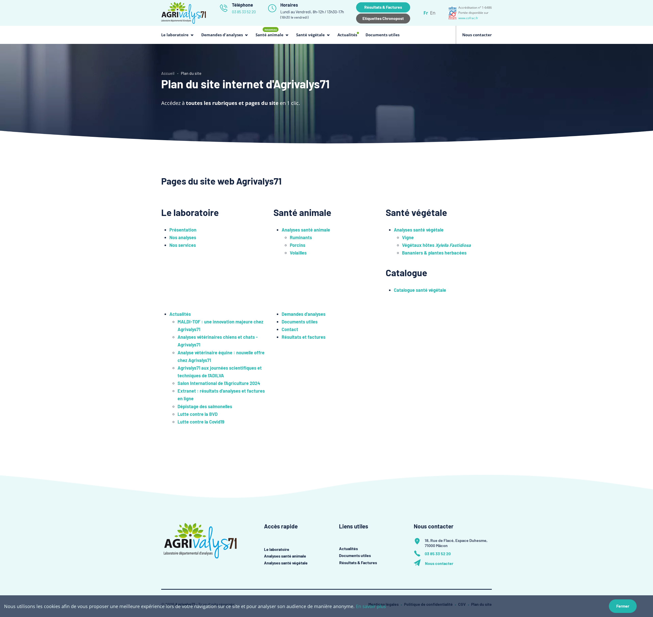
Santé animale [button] (269, 32)
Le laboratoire (276, 549)
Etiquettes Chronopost (383, 18)
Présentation (182, 230)
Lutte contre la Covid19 (201, 422)
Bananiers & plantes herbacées (434, 253)
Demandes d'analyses (303, 314)
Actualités (347, 35)
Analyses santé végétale (419, 230)
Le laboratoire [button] (175, 34)
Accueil (167, 73)
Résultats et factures (303, 337)
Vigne (408, 237)
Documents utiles (382, 34)
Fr (425, 13)
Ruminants (301, 237)
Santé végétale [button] (310, 34)
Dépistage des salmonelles (205, 406)
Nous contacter (477, 34)
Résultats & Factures (383, 7)
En (432, 13)
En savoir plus (371, 606)
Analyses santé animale (306, 230)
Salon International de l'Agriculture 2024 (219, 383)
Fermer (622, 605)
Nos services (182, 245)
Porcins (297, 245)
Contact (290, 329)
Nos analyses (182, 237)
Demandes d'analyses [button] (222, 34)
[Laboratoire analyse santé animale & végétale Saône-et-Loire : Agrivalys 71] (183, 12)
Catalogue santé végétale (420, 290)
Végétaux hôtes (436, 245)
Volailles (298, 253)
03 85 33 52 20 (244, 11)
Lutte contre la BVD (198, 414)
